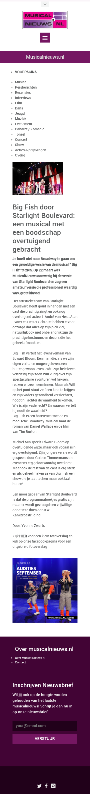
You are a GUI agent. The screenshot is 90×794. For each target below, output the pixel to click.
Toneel (20, 134)
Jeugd (20, 113)
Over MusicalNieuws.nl (30, 658)
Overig (20, 155)
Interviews (23, 98)
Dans (19, 108)
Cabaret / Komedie (29, 129)
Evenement (23, 124)
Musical (21, 82)
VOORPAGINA (26, 72)
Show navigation (45, 38)
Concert (21, 140)
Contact (20, 662)
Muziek (20, 119)
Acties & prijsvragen (30, 150)
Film (18, 103)
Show (19, 145)
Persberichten (26, 87)
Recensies (23, 93)
